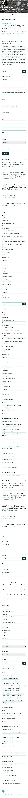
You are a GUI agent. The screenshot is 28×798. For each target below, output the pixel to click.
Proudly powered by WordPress (15, 794)
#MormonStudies (7, 676)
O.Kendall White (13, 698)
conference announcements (8, 281)
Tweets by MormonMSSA (8, 668)
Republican (11, 700)
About (3, 215)
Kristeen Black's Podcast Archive (9, 457)
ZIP (3, 132)
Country (4, 139)
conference (22, 685)
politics (20, 698)
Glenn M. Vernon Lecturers (8, 223)
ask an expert (5, 268)
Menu (14, 14)
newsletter (4, 292)
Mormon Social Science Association (12, 9)
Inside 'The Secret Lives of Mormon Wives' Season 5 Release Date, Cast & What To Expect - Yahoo (14, 187)
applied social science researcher (10, 678)
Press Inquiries (5, 257)
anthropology (16, 676)
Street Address (5, 112)
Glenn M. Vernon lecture (18, 46)
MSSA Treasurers (6, 255)
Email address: (5, 146)
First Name (4, 79)
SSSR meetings (16, 48)
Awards (5, 217)
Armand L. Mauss (7, 680)
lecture (18, 693)
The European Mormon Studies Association (12, 438)
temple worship (19, 700)
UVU (4, 702)
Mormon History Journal (7, 408)
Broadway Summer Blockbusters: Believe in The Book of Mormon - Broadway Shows (13, 164)
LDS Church (12, 693)
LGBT (23, 693)
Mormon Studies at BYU (7, 462)
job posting (5, 693)
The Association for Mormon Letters (10, 426)
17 (21, 592)
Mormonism (20, 695)
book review (5, 273)
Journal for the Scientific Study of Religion (11, 405)
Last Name (4, 85)
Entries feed (5, 539)
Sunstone (4, 413)
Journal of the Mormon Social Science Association (13, 236)
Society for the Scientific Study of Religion (11, 424)
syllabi (3, 295)
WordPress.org (5, 544)
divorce (4, 688)
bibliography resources (7, 271)
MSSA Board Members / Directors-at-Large (12, 244)
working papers (5, 297)
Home (3, 225)
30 (17, 597)
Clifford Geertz (14, 685)
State (3, 126)
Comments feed (6, 541)
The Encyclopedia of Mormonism (9, 467)
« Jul (7, 599)
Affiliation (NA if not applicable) (9, 106)
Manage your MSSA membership (11, 233)
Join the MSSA (5, 228)
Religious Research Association (9, 421)
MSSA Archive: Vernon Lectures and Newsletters (13, 241)
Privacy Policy (5, 260)
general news (5, 287)
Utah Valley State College (8, 448)
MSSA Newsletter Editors (8, 249)
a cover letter (8, 31)
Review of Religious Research (8, 410)
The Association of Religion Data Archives (11, 475)
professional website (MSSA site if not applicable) (13, 92)
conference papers (6, 284)
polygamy (5, 700)
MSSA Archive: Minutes (7, 239)
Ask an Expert (5, 220)
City (3, 119)
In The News (6, 159)
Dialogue (4, 402)
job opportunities (6, 289)
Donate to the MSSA (8, 230)
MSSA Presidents (6, 252)
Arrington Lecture (16, 680)
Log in (3, 536)
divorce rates (11, 688)
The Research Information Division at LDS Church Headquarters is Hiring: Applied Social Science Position (13, 27)
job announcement (7, 690)
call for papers (5, 279)
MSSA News (5, 247)
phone (3, 99)
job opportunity (16, 690)
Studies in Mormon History (8, 465)
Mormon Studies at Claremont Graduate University (13, 446)
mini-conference (6, 695)
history (17, 688)
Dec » (21, 599)
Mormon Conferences (7, 459)
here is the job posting (19, 31)
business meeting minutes (8, 276)
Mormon (14, 695)
